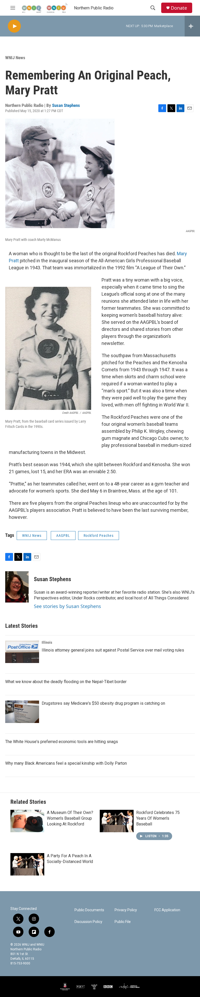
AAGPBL (63, 535)
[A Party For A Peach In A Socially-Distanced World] (27, 864)
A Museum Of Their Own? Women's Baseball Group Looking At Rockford (70, 818)
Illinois (47, 642)
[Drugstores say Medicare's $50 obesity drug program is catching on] (22, 712)
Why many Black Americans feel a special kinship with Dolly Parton (66, 763)
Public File (123, 922)
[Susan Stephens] (17, 587)
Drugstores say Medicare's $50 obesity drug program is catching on (103, 703)
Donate (179, 8)
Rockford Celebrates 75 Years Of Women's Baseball (158, 818)
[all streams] (192, 26)
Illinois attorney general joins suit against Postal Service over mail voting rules (113, 650)
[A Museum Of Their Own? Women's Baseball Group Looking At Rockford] (27, 821)
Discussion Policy (88, 922)
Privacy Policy (126, 910)
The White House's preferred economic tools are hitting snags (61, 741)
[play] (14, 26)
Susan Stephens (66, 105)
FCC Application (167, 910)
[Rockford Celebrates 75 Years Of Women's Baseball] (117, 821)
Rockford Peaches (99, 535)
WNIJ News (15, 57)
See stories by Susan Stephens (67, 606)
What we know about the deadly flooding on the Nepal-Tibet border (66, 681)
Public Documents (89, 910)
